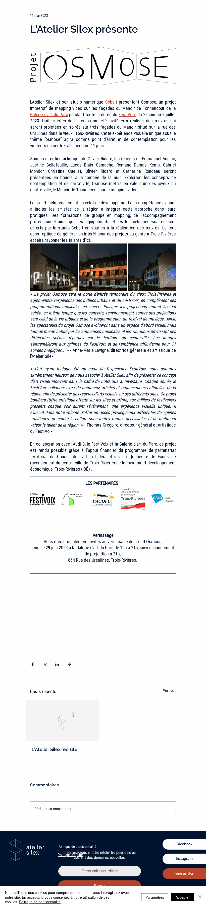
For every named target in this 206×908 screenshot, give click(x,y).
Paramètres (154, 897)
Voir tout (169, 690)
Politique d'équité (70, 855)
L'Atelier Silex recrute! (55, 749)
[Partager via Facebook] (32, 664)
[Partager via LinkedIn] (57, 664)
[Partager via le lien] (69, 664)
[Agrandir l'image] (54, 267)
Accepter (183, 897)
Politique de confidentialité (77, 846)
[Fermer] (200, 897)
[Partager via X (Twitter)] (44, 664)
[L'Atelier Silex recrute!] (62, 720)
